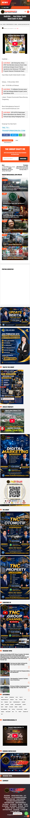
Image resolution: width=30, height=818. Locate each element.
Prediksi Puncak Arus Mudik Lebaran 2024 (12, 245)
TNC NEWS (11, 704)
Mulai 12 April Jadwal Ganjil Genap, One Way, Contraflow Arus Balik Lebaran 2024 (13, 216)
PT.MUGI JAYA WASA (19, 709)
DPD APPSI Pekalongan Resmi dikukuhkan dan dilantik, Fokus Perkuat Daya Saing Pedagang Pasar (14, 114)
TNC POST (13, 808)
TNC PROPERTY (13, 804)
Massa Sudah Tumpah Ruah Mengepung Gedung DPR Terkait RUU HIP (19, 671)
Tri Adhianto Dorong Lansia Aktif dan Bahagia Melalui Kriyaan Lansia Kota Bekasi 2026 (15, 91)
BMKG (13, 711)
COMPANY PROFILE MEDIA (17, 796)
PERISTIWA (20, 699)
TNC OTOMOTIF (5, 804)
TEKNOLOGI (2, 711)
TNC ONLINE (20, 806)
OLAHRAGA (20, 707)
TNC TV (2, 714)
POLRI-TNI (21, 697)
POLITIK (17, 697)
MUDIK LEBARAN (8, 711)
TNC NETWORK (5, 806)
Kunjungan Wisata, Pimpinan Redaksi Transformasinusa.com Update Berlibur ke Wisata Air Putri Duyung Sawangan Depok (15, 188)
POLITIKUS (13, 709)
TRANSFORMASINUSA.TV (7, 142)
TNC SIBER (7, 808)
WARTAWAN (7, 704)
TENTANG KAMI (7, 797)
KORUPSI (2, 704)
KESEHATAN (23, 702)
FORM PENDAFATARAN (9, 803)
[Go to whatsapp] (26, 813)
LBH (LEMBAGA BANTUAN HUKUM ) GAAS (15, 801)
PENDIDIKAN (6, 702)
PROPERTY (25, 709)
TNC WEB (26, 804)
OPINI (2, 702)
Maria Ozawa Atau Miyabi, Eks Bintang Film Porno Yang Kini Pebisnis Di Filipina (18, 664)
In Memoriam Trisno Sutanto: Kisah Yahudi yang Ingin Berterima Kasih (15, 230)
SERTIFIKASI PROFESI (7, 810)
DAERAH (17, 140)
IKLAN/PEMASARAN (20, 799)
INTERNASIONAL (11, 697)
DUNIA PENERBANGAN (4, 709)
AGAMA (4, 194)
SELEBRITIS (24, 704)
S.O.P (25, 796)
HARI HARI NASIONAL (18, 704)
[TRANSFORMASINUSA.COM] (15, 792)
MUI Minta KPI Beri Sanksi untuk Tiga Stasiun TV (13, 203)
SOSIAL (16, 699)
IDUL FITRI (5, 180)
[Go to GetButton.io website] (26, 816)
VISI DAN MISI (16, 810)
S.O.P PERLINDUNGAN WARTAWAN (18, 797)
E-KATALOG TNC (23, 810)
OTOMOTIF (20, 711)
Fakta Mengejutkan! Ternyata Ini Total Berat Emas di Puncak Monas (19, 679)
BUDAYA (2, 707)
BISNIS (25, 699)
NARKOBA (16, 707)
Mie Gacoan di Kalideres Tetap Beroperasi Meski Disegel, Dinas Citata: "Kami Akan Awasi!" (19, 687)
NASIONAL (6, 697)
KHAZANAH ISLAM (25, 711)
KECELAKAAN (11, 707)
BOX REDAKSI (7, 796)
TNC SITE (26, 806)
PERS (9, 709)
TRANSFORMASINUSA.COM (4, 699)
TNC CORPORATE (13, 806)
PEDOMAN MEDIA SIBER (10, 799)
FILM (16, 711)
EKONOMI (6, 707)
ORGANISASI (12, 699)
